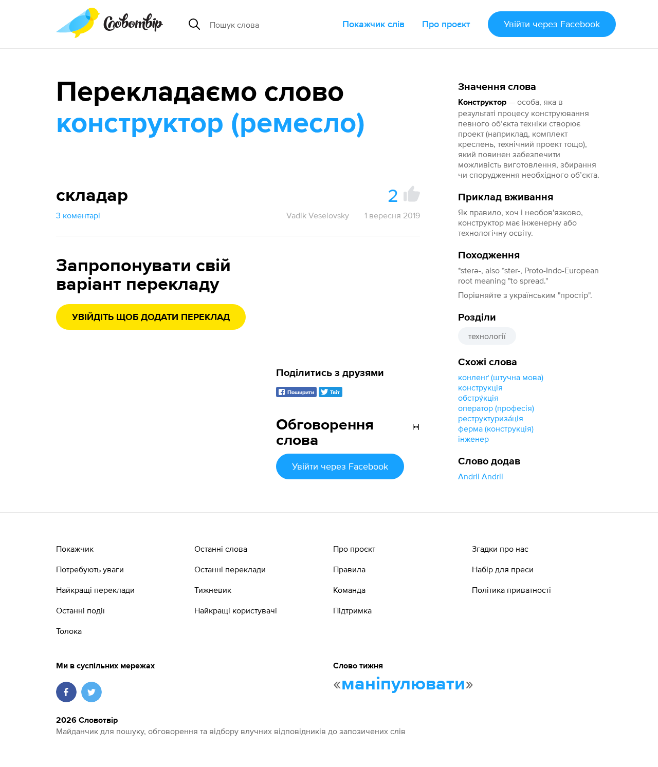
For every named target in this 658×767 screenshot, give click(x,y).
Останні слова (220, 548)
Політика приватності (511, 589)
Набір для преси (503, 569)
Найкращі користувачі (235, 610)
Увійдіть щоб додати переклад (151, 317)
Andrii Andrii (480, 476)
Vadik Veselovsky (317, 215)
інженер (473, 438)
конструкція (480, 387)
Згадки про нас (500, 548)
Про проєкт (446, 23)
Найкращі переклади (95, 589)
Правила (349, 569)
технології (487, 336)
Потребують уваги (90, 569)
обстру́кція (478, 397)
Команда (349, 589)
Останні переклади (230, 569)
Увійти (552, 23)
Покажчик (75, 548)
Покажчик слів (373, 23)
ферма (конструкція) (496, 428)
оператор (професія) (496, 408)
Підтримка (352, 610)
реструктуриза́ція (490, 418)
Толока (69, 630)
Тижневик (212, 589)
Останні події (80, 610)
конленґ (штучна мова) (500, 377)
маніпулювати (403, 684)
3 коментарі (78, 215)
